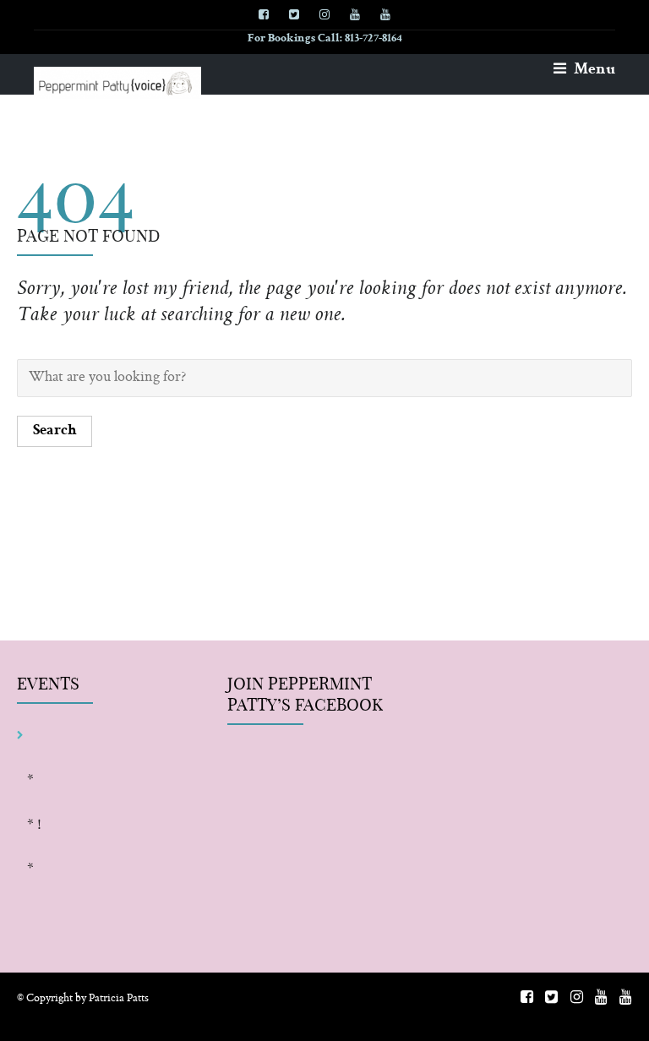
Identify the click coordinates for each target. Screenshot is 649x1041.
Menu (592, 70)
